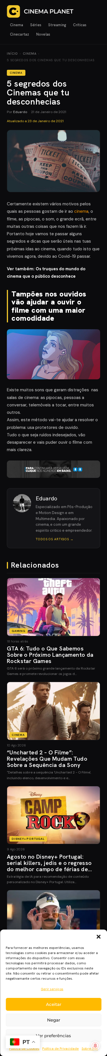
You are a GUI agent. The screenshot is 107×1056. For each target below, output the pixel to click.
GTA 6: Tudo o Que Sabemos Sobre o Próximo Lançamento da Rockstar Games (50, 655)
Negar (53, 1020)
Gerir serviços (52, 989)
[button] (98, 937)
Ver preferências (53, 1035)
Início (12, 54)
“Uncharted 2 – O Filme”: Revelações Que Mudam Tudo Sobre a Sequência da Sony (47, 759)
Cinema (16, 24)
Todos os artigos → (55, 539)
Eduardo (20, 112)
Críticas (79, 24)
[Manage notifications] (95, 1045)
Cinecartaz (19, 34)
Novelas (43, 34)
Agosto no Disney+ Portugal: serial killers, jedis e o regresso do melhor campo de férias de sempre (49, 866)
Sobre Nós (90, 1048)
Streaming (57, 24)
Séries (36, 24)
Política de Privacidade (60, 1048)
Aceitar (53, 1004)
